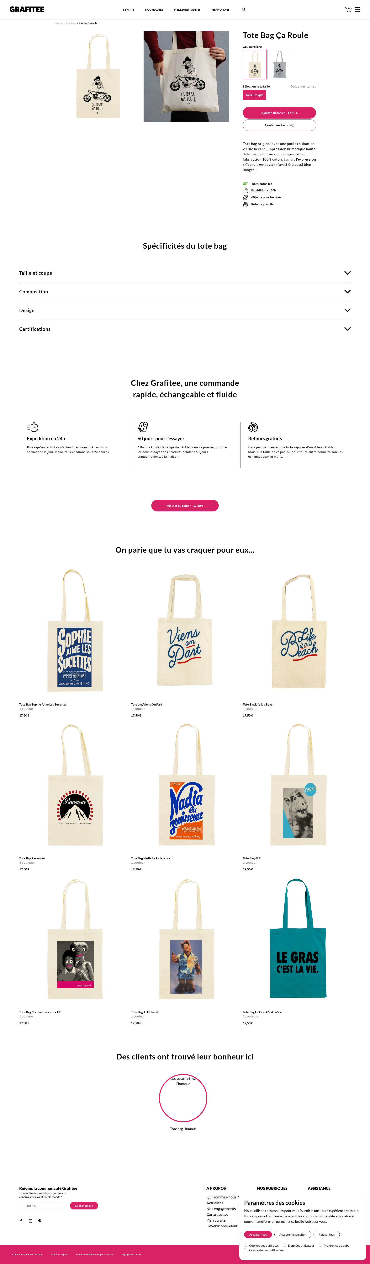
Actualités (214, 1202)
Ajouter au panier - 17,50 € (185, 505)
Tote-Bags (71, 23)
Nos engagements (221, 1208)
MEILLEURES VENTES (187, 9)
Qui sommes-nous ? (222, 1197)
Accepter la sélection (292, 1234)
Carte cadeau (217, 1214)
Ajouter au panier (279, 113)
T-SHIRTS (128, 9)
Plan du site (215, 1220)
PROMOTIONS (220, 9)
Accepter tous (258, 1234)
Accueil (59, 23)
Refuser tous (327, 1234)
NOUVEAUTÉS (154, 9)
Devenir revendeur (222, 1226)
